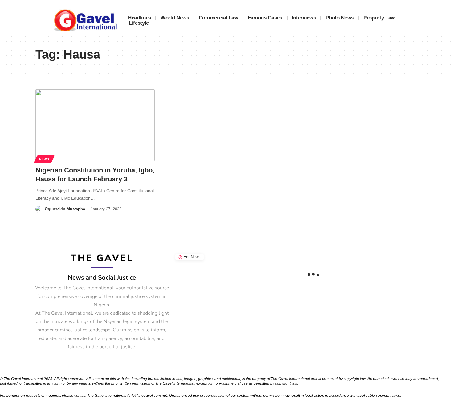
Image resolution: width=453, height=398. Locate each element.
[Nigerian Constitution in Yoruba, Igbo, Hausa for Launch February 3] (95, 125)
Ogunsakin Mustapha (65, 209)
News (44, 159)
